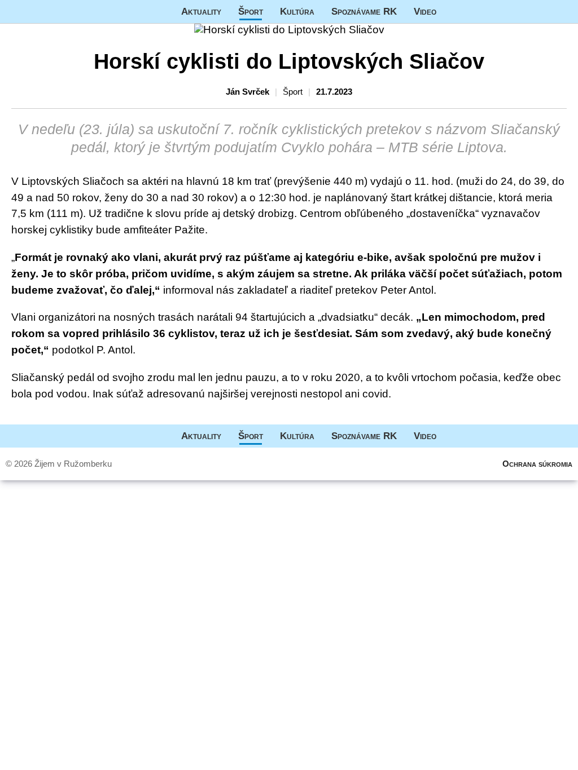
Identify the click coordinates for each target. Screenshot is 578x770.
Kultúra (297, 11)
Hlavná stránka (42, 11)
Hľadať (563, 11)
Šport (250, 11)
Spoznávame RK (364, 11)
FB (453, 11)
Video (425, 11)
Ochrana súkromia (537, 463)
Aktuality (201, 11)
